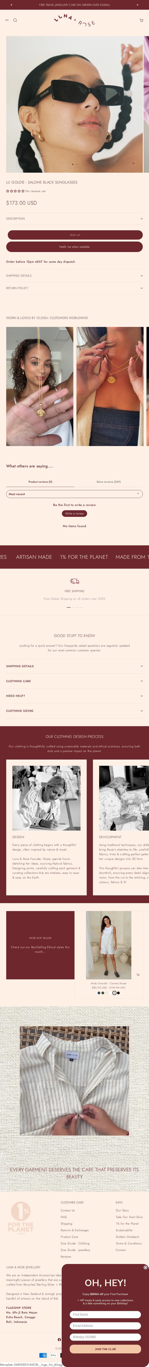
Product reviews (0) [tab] (40, 482)
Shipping (66, 1223)
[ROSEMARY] (103, 993)
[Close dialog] (145, 1267)
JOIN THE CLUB (105, 1349)
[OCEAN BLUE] (99, 993)
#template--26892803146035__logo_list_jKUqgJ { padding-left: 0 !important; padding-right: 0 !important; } (74, 494)
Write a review (74, 513)
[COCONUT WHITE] (110, 993)
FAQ (64, 1217)
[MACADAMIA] (106, 993)
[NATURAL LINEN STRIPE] (114, 993)
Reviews (66, 1256)
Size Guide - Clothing (75, 1243)
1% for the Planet (127, 1223)
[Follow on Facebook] (59, 1340)
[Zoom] (133, 163)
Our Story (122, 1210)
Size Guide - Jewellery (75, 1250)
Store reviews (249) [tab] (109, 482)
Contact (121, 1250)
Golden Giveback (127, 1237)
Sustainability (124, 1230)
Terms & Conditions (129, 1243)
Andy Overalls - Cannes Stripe (108, 983)
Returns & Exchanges (75, 1230)
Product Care (69, 1237)
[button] (15, 191)
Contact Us (68, 1210)
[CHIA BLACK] (118, 993)
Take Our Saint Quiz (129, 1217)
